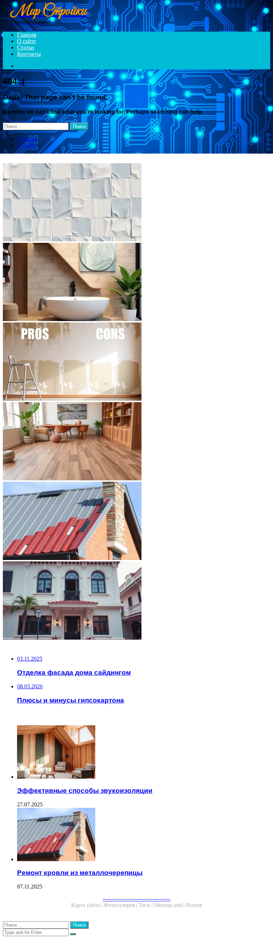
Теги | (146, 905)
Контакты (29, 54)
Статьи (25, 47)
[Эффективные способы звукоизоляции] (143, 752)
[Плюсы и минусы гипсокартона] (136, 362)
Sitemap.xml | (170, 905)
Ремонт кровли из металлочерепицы (80, 872)
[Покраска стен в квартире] (136, 203)
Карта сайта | (87, 905)
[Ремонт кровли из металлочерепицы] (136, 521)
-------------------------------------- (136, 899)
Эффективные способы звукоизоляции (84, 790)
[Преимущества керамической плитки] (136, 282)
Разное (194, 905)
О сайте (26, 41)
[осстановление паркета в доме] (136, 442)
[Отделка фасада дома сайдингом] (136, 601)
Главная (26, 35)
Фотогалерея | (121, 905)
